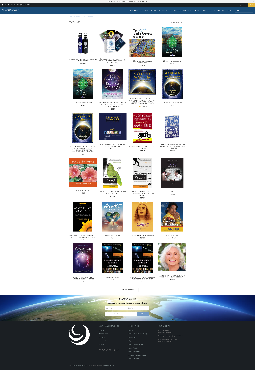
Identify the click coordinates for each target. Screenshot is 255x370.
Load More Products (127, 290)
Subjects (166, 10)
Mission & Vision (103, 333)
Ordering (130, 330)
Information (219, 10)
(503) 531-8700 (25, 5)
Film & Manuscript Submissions (137, 355)
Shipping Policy (132, 341)
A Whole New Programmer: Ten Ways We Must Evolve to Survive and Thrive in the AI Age (172, 127)
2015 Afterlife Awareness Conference (142, 42)
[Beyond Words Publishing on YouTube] (5, 5)
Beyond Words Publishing (80, 365)
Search (230, 10)
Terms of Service (133, 348)
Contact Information (134, 351)
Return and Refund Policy (135, 344)
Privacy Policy (132, 337)
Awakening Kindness (172, 217)
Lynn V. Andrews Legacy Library (194, 10)
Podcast (176, 10)
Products (154, 10)
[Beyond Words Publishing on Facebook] (2, 5)
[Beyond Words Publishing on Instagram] (12, 5)
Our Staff (101, 344)
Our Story (101, 330)
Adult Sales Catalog (133, 358)
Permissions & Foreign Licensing (137, 333)
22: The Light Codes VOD (83, 84)
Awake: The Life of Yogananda (142, 217)
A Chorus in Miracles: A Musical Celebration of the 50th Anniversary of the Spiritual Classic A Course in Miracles (83, 128)
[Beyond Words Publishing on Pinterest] (8, 5)
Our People (102, 337)
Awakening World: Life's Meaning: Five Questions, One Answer (142, 258)
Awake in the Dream (113, 217)
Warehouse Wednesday (139, 10)
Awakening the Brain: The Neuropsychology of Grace (83, 258)
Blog (210, 10)
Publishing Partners (104, 341)
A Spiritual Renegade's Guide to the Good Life (142, 128)
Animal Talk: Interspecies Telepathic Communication (113, 173)
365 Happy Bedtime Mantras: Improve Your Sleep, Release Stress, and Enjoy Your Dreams (113, 84)
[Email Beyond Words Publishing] (18, 5)
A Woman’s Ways (83, 172)
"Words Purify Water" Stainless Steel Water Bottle (83, 41)
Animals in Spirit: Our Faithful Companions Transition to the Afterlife (142, 173)
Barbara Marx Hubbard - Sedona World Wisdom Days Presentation (172, 257)
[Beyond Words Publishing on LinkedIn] (15, 5)
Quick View (82, 46)
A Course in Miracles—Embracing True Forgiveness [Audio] (113, 126)
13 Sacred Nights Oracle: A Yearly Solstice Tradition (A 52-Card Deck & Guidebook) (113, 41)
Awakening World (113, 258)
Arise (172, 173)
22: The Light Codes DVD (172, 42)
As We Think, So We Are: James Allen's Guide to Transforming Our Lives (83, 217)
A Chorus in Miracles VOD (172, 84)
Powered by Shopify (108, 365)
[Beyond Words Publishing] (11, 10)
